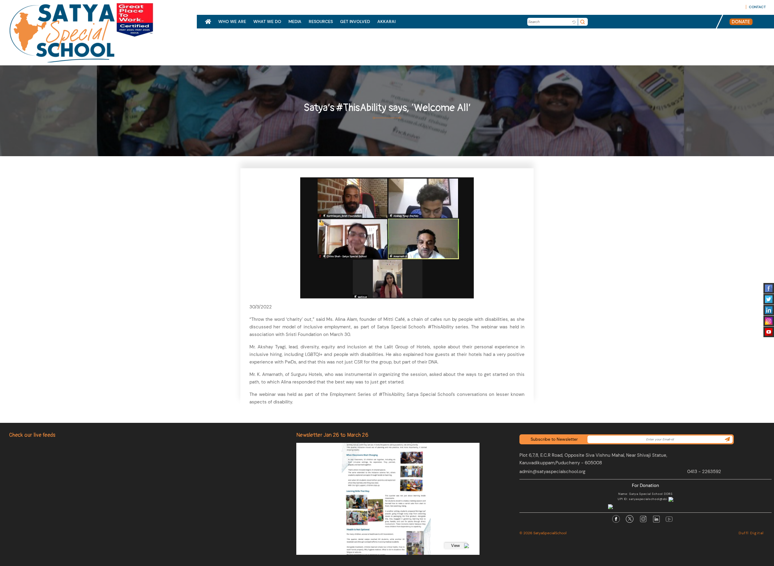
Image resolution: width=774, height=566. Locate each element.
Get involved (355, 21)
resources (321, 21)
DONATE (741, 22)
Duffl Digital (751, 533)
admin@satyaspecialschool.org (552, 472)
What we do (267, 21)
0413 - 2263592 (704, 472)
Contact (757, 7)
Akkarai (386, 21)
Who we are (232, 21)
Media (294, 21)
